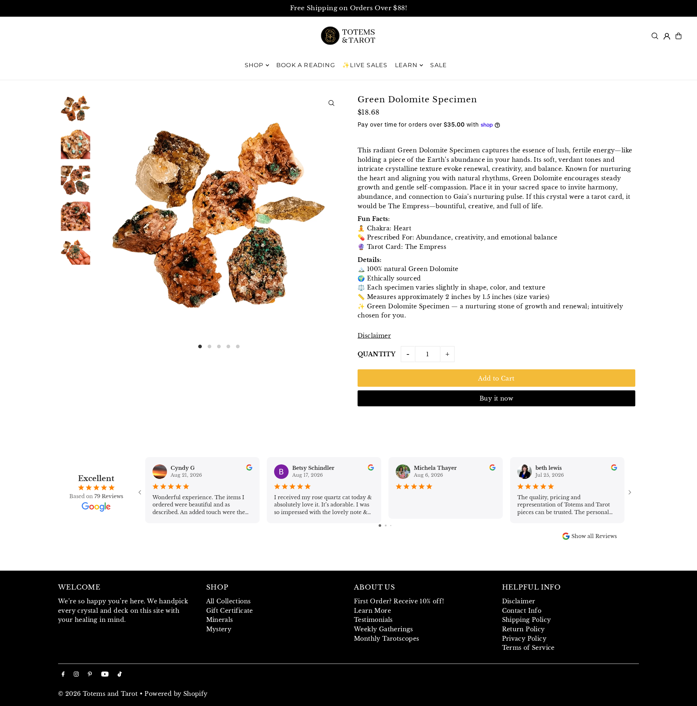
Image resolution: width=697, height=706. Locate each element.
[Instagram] (76, 674)
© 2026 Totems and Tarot (98, 693)
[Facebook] (63, 674)
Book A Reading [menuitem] (305, 65)
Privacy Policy (524, 638)
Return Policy (523, 629)
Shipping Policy (526, 619)
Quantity (376, 354)
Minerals (219, 619)
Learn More (372, 610)
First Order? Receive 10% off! (399, 601)
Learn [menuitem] (406, 65)
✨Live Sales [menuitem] (364, 65)
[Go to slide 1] (380, 525)
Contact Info (522, 610)
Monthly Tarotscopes (386, 638)
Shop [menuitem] (254, 65)
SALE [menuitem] (438, 65)
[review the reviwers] (249, 468)
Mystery (219, 629)
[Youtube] (105, 674)
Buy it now (496, 398)
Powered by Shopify (175, 693)
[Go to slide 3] (390, 525)
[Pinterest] (90, 674)
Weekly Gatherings (383, 629)
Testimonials (373, 619)
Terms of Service (528, 647)
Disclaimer (374, 335)
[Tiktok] (120, 674)
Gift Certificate (229, 610)
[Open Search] (655, 36)
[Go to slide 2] (386, 525)
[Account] (667, 36)
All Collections (228, 601)
